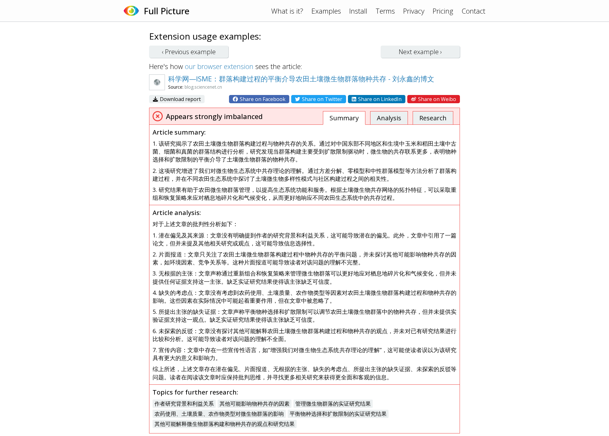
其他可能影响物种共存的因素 (254, 403)
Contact (473, 11)
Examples (326, 11)
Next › (420, 51)
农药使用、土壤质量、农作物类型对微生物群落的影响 (219, 413)
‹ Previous (189, 51)
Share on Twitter (321, 99)
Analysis (389, 118)
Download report (180, 99)
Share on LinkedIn (379, 99)
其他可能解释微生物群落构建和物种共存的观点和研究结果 (224, 423)
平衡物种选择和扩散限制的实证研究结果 (338, 413)
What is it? (287, 11)
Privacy (413, 11)
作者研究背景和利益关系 (184, 403)
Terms (385, 11)
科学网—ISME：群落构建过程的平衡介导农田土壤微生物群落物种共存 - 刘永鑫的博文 (301, 78)
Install (358, 11)
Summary (344, 118)
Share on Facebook (262, 99)
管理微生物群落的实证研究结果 (333, 403)
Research (433, 118)
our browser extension (219, 66)
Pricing (443, 11)
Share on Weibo (436, 99)
